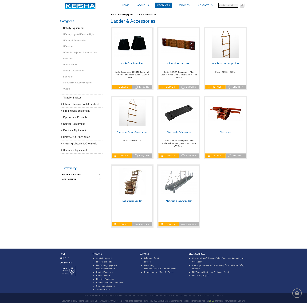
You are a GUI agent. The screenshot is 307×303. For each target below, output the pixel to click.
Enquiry (144, 87)
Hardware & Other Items (76, 137)
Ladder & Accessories (74, 70)
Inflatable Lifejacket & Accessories (80, 52)
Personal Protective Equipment (78, 82)
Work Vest (68, 58)
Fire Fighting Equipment (76, 110)
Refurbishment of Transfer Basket (159, 272)
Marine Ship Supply (200, 275)
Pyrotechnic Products (75, 117)
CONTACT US (205, 5)
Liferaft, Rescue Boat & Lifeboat (81, 104)
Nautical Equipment (74, 123)
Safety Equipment (73, 28)
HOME (125, 5)
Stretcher (68, 76)
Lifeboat (147, 262)
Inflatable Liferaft (151, 258)
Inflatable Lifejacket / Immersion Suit (160, 269)
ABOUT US (143, 5)
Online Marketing (174, 301)
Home (113, 14)
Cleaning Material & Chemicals (80, 143)
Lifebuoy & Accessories (74, 40)
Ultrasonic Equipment (75, 150)
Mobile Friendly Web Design (196, 301)
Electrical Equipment (74, 130)
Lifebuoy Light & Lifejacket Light (78, 34)
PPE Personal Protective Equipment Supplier (211, 272)
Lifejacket (68, 46)
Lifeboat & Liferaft (104, 262)
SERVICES (183, 5)
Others (66, 88)
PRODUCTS (163, 5)
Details (123, 87)
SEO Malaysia (160, 301)
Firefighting (149, 265)
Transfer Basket (72, 97)
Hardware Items (103, 275)
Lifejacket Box (70, 64)
